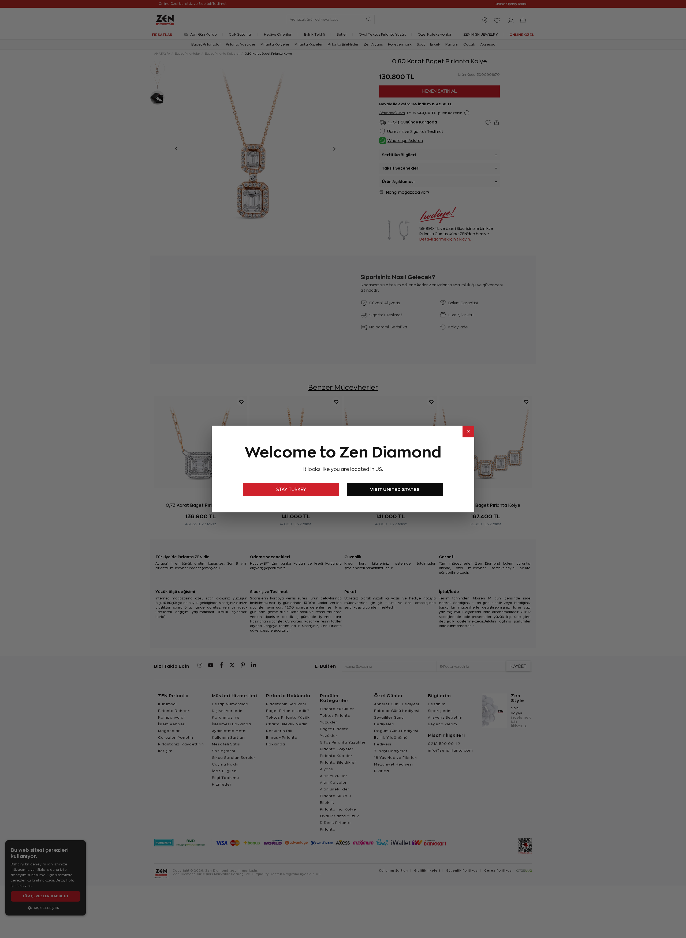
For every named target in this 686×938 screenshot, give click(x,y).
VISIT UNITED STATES (395, 489)
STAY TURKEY (291, 489)
